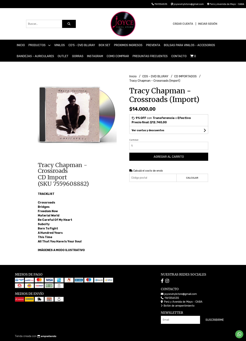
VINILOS (59, 45)
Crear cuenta (183, 23)
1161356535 (171, 298)
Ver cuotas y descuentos (148, 130)
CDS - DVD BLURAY (155, 76)
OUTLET (63, 56)
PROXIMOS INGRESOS (128, 45)
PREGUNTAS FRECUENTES (150, 56)
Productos (37, 45)
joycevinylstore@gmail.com (180, 294)
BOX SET (104, 45)
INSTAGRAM (95, 56)
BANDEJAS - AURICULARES (35, 56)
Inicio (21, 45)
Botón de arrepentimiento (178, 305)
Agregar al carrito (169, 156)
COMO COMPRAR (118, 56)
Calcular (192, 177)
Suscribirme (214, 320)
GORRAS (77, 56)
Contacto (179, 56)
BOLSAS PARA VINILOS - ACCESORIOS (189, 45)
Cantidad (133, 140)
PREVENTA (153, 45)
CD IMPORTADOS (185, 76)
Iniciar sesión (207, 23)
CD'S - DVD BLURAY (81, 45)
